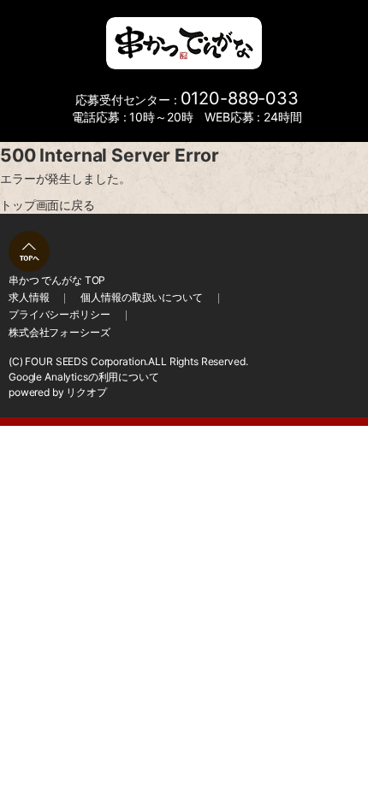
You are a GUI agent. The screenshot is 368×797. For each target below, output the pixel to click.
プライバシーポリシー (59, 314)
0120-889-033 (240, 98)
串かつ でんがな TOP (57, 280)
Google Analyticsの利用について (84, 376)
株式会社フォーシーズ (59, 332)
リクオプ (86, 392)
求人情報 (29, 297)
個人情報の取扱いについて (141, 297)
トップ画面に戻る (47, 205)
